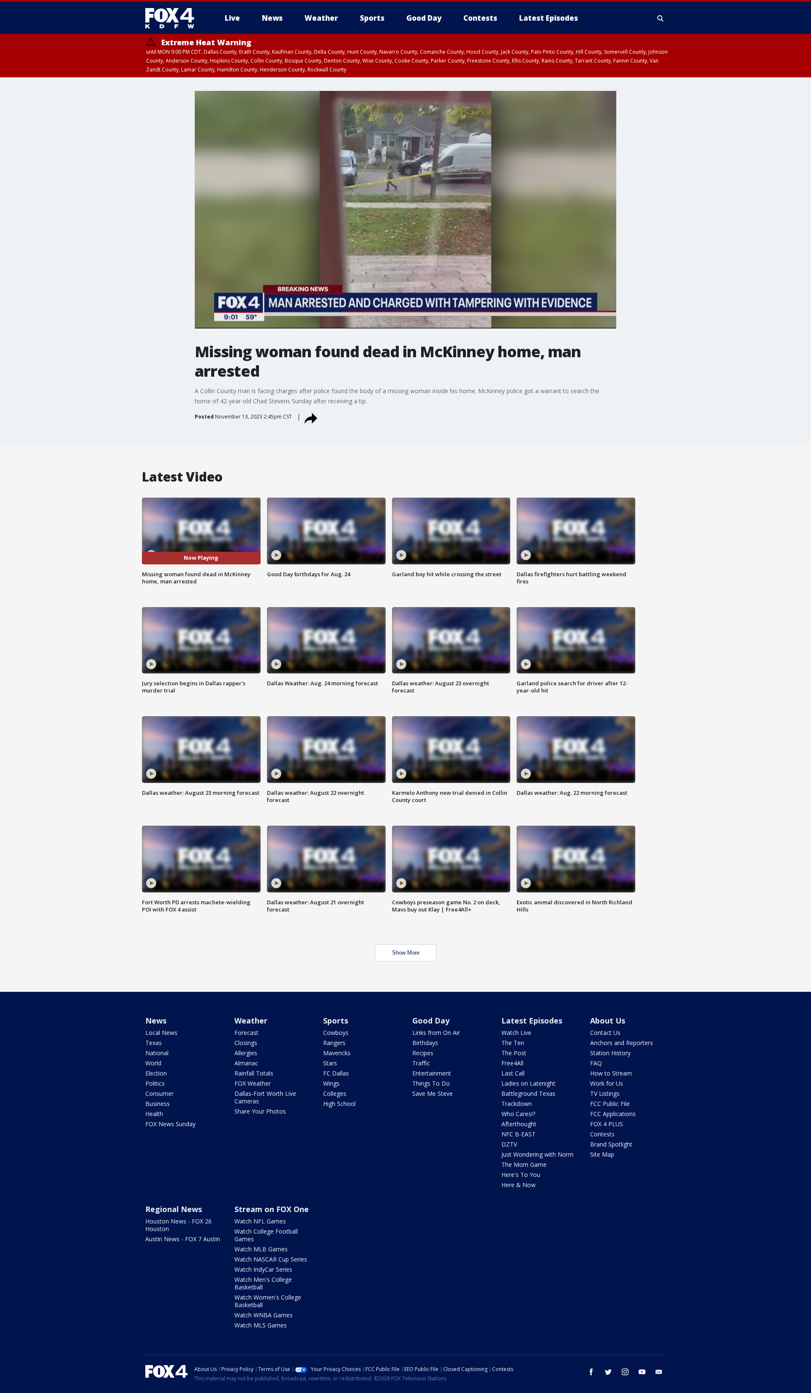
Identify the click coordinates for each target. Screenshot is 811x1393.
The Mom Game (524, 1164)
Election (156, 1073)
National (157, 1053)
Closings (245, 1043)
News (155, 1020)
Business (157, 1104)
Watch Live (516, 1033)
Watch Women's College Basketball (267, 1301)
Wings (331, 1083)
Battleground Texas (528, 1093)
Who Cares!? (518, 1114)
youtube (642, 1372)
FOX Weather (252, 1083)
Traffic (421, 1063)
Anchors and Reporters (621, 1043)
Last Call (513, 1073)
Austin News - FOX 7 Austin (182, 1239)
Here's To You (520, 1175)
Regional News (173, 1209)
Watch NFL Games (260, 1221)
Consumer (159, 1093)
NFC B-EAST (518, 1134)
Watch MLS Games (260, 1325)
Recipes (422, 1053)
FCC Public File (610, 1104)
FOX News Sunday (170, 1124)
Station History (610, 1053)
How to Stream (611, 1073)
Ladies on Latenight (528, 1083)
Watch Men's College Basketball (263, 1283)
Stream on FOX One (271, 1209)
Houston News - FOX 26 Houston (178, 1225)
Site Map (602, 1154)
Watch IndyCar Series (263, 1269)
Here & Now (518, 1185)
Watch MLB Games (261, 1249)
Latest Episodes (531, 1020)
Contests (602, 1134)
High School (339, 1104)
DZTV (509, 1144)
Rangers (334, 1043)
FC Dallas (336, 1073)
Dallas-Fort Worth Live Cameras (265, 1097)
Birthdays (425, 1043)
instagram (625, 1372)
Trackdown (516, 1104)
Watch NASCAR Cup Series (270, 1259)
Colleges (334, 1093)
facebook (591, 1372)
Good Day (430, 1020)
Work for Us (606, 1083)
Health (154, 1114)
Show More (405, 953)
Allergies (245, 1053)
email (659, 1372)
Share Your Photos (260, 1111)
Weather (250, 1020)
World (153, 1063)
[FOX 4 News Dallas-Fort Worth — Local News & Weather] (173, 18)
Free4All (512, 1063)
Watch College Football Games (266, 1235)
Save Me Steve (432, 1093)
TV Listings (605, 1093)
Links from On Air (436, 1033)
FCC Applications (613, 1114)
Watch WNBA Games (263, 1315)
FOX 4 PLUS (606, 1124)
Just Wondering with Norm (537, 1154)
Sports (335, 1020)
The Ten (512, 1043)
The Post (513, 1053)
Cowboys (335, 1033)
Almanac (246, 1063)
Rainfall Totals (253, 1073)
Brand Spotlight (611, 1144)
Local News (161, 1033)
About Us (607, 1020)
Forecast (246, 1033)
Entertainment (431, 1073)
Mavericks (337, 1053)
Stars (330, 1063)
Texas (153, 1043)
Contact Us (605, 1033)
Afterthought (518, 1124)
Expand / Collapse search (661, 18)
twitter (608, 1372)
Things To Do (431, 1083)
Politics (155, 1083)
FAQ (596, 1063)
